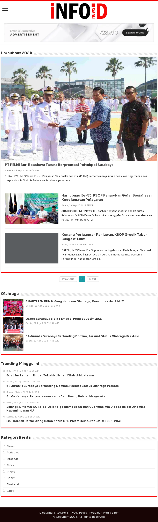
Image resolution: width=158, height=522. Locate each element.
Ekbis (10, 465)
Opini (10, 490)
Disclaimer (46, 512)
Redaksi (61, 512)
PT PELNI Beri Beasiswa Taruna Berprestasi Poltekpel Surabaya (59, 165)
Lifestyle (13, 459)
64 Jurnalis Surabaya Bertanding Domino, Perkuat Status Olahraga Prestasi (82, 336)
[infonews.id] (79, 11)
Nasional (13, 484)
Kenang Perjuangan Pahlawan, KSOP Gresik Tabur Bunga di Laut (104, 236)
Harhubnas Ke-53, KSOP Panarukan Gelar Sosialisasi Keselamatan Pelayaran (107, 197)
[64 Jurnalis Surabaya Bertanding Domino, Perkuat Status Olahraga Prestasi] (13, 342)
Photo (11, 471)
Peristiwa (13, 452)
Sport (11, 478)
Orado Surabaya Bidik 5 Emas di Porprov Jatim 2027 (64, 319)
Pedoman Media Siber (104, 512)
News (11, 446)
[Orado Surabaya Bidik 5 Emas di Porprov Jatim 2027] (13, 325)
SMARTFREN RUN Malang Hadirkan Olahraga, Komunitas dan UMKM (75, 301)
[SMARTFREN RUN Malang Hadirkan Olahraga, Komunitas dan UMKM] (13, 307)
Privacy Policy (78, 512)
